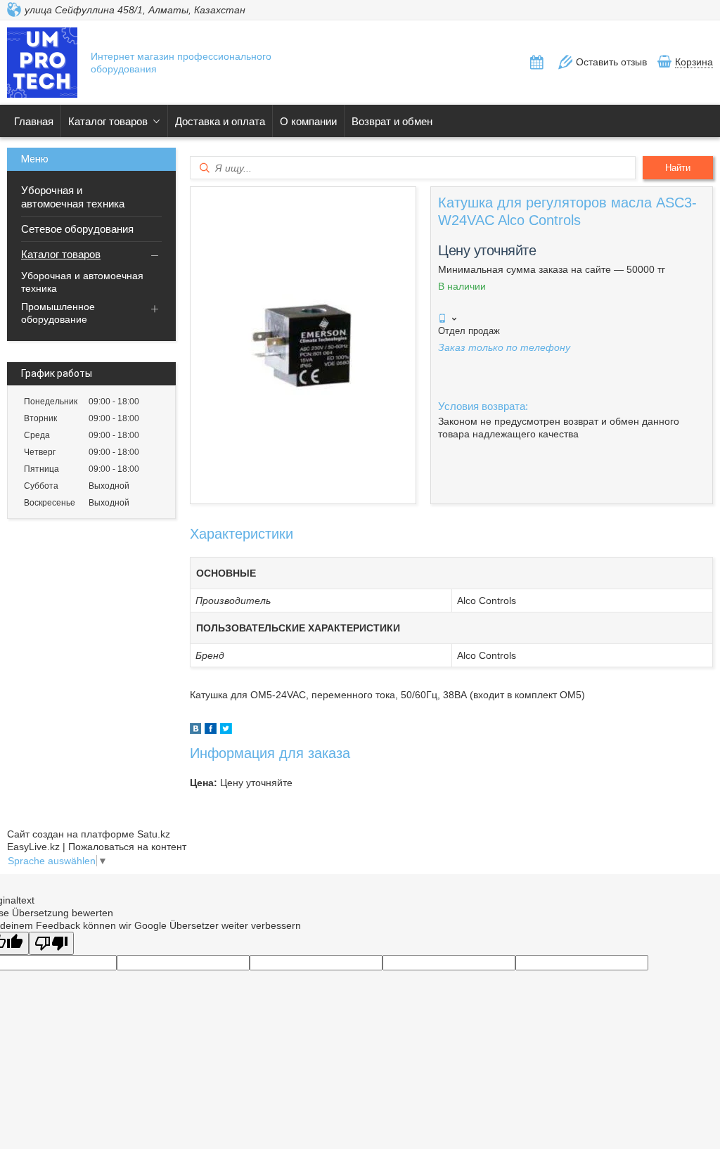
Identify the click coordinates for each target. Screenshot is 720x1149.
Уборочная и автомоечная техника (72, 197)
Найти (677, 167)
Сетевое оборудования (77, 229)
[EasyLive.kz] (42, 64)
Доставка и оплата (220, 121)
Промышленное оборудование (58, 313)
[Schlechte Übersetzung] (51, 943)
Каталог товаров (108, 121)
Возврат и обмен (392, 121)
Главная (33, 121)
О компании (308, 121)
